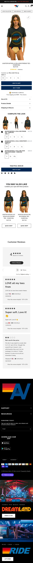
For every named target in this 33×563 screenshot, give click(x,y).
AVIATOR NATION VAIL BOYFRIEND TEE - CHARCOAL (24, 216)
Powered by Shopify (25, 471)
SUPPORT (5, 408)
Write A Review (16, 263)
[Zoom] (28, 17)
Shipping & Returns (7, 107)
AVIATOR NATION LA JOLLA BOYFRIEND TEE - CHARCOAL (18, 132)
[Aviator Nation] (16, 500)
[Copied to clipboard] (15, 173)
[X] (5, 173)
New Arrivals (17, 11)
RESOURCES (6, 414)
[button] (8, 516)
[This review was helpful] (23, 300)
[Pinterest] (9, 173)
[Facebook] (2, 173)
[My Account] (28, 6)
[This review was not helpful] (26, 300)
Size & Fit (4, 99)
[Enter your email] (30, 429)
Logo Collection (6, 11)
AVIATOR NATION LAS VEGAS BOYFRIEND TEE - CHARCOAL (8, 216)
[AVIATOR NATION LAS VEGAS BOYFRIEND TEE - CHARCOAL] (8, 201)
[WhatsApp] (12, 173)
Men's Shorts (27, 11)
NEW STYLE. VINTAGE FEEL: (16, 1)
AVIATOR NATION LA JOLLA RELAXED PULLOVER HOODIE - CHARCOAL (18, 151)
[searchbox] (9, 270)
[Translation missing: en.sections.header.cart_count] (31, 6)
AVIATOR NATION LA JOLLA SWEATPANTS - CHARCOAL (18, 142)
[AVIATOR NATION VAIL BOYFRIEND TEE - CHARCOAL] (24, 201)
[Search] (26, 6)
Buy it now (16, 88)
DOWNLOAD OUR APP (8, 437)
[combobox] (23, 274)
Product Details (6, 103)
